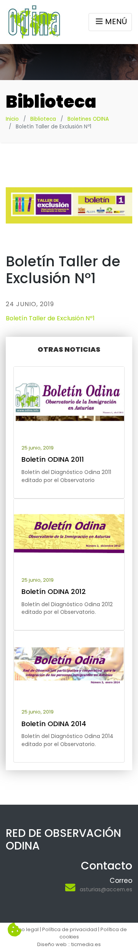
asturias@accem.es (106, 889)
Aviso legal (25, 929)
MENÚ (116, 21)
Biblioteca (43, 119)
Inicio (12, 119)
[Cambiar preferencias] (14, 930)
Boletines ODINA (88, 119)
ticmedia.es (86, 944)
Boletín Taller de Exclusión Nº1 (50, 318)
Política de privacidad (69, 929)
